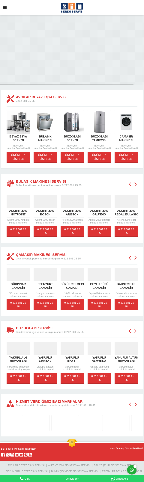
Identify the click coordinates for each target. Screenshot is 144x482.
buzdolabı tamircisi (99, 138)
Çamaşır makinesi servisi (126, 140)
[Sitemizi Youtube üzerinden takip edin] (21, 455)
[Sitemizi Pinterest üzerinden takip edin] (26, 455)
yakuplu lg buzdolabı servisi (18, 361)
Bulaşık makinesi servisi (45, 140)
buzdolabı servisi (72, 138)
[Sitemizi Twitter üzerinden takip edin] (8, 455)
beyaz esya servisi (18, 138)
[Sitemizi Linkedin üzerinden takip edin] (17, 455)
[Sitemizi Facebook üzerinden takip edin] (3, 455)
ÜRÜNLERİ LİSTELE (18, 156)
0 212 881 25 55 (18, 231)
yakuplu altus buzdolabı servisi (126, 361)
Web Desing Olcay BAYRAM (126, 448)
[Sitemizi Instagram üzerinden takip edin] (12, 455)
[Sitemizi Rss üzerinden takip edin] (30, 455)
